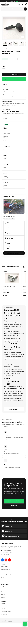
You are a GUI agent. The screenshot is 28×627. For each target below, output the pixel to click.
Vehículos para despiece (5, 569)
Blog (2, 591)
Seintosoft (9, 621)
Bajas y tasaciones (4, 589)
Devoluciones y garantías (6, 611)
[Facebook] (2, 559)
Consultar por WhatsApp (15, 500)
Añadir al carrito (15, 74)
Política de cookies (4, 608)
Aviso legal (3, 603)
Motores (2, 577)
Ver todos (23, 267)
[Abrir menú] (19, 4)
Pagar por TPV (4, 597)
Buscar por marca (4, 572)
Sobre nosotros (4, 586)
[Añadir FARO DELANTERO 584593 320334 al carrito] (19, 296)
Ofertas (2, 580)
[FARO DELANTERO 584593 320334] (12, 277)
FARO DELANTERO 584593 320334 (9, 286)
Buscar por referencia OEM (6, 574)
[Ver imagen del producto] (4, 43)
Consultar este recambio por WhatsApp (15, 78)
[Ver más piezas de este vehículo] (14, 206)
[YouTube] (9, 559)
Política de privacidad (5, 606)
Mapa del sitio (4, 614)
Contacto (3, 594)
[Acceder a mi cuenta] (22, 4)
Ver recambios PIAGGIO (13, 409)
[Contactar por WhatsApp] (25, 624)
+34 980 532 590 (14, 505)
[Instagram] (5, 559)
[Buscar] (25, 9)
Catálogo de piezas (4, 566)
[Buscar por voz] (22, 9)
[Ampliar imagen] (22, 36)
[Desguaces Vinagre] (5, 4)
